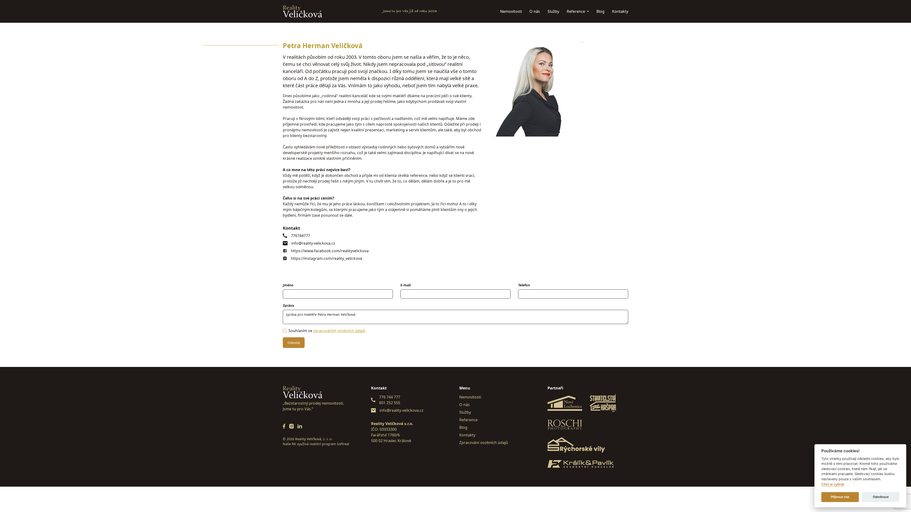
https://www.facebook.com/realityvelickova (330, 250)
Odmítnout (881, 497)
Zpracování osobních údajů (483, 442)
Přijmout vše (840, 497)
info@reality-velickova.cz (313, 243)
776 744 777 (389, 397)
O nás (535, 11)
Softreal (343, 444)
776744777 (300, 235)
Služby (553, 11)
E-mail (405, 285)
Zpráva (288, 305)
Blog (600, 11)
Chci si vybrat (832, 484)
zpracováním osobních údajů (339, 330)
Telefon (524, 285)
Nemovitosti (511, 11)
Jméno (288, 285)
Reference (576, 11)
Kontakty (620, 11)
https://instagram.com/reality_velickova (326, 258)
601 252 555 (389, 402)
